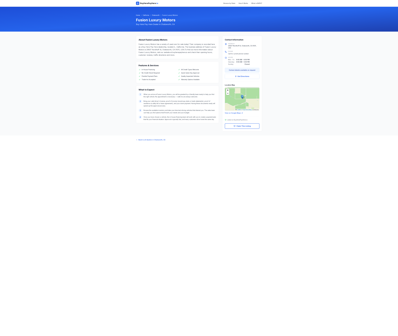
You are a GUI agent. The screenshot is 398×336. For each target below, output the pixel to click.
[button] (242, 97)
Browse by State (229, 3)
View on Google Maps (233, 113)
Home (138, 15)
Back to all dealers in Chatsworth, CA (151, 140)
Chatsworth (156, 15)
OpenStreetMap (247, 110)
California (146, 15)
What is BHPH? (256, 3)
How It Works (243, 3)
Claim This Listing (243, 126)
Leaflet (239, 110)
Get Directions (243, 76)
